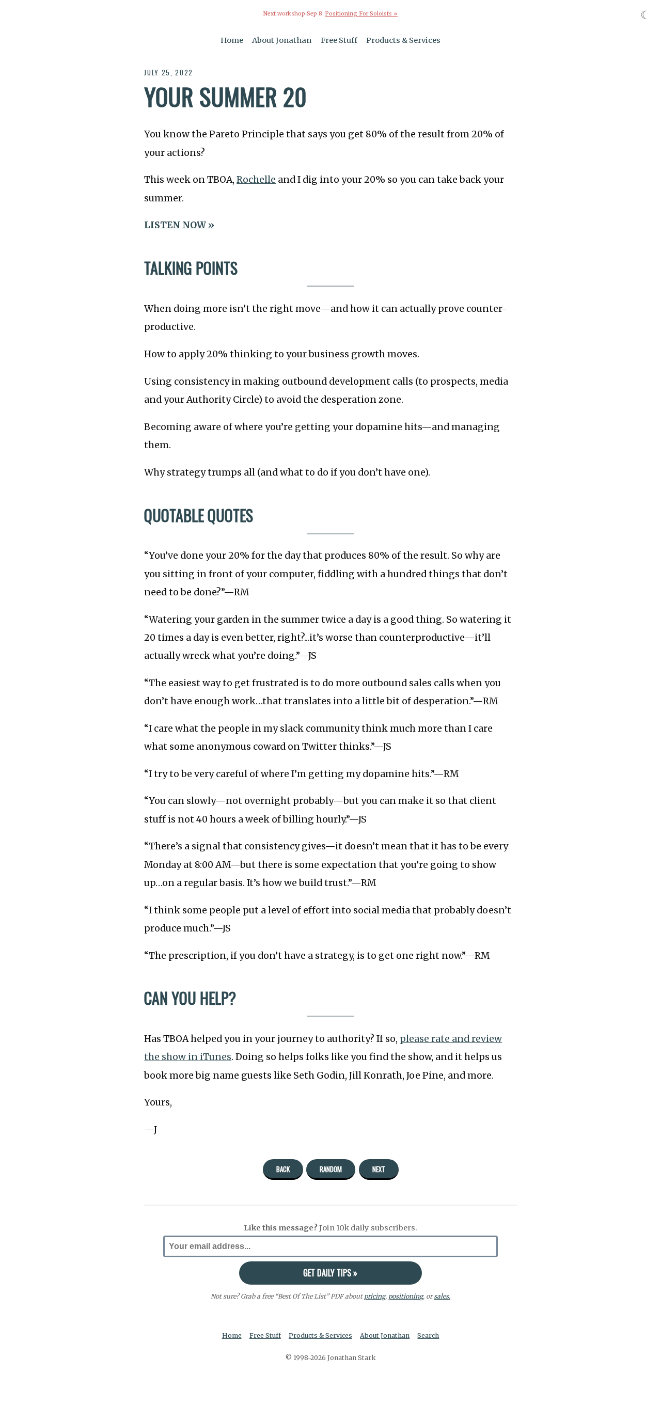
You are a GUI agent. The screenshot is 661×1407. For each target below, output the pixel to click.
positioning (405, 1296)
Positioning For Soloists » (361, 13)
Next (378, 1169)
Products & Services (403, 40)
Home (232, 40)
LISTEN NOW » (179, 225)
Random (331, 1169)
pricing (374, 1296)
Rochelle (256, 179)
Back (283, 1169)
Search (428, 1335)
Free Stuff (339, 40)
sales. (442, 1296)
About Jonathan (281, 40)
